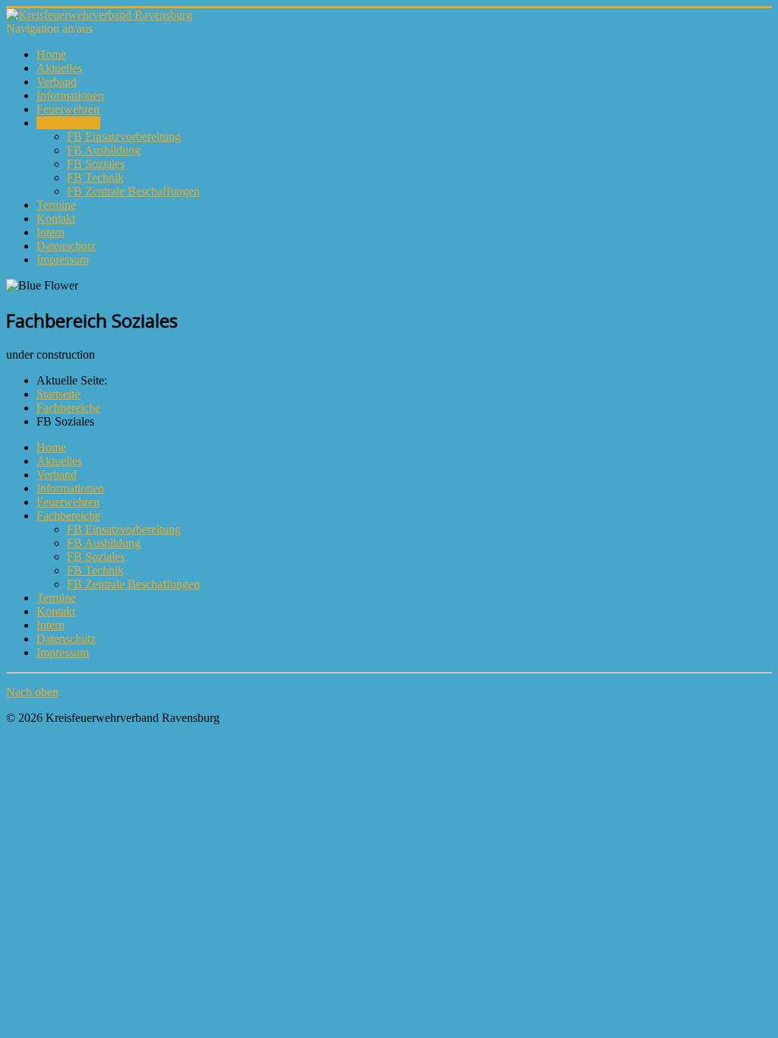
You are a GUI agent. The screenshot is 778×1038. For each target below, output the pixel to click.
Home (51, 54)
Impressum (62, 259)
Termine (56, 204)
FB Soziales (96, 163)
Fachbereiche (68, 122)
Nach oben (32, 691)
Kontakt (55, 218)
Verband (56, 81)
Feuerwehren (68, 109)
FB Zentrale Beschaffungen (133, 191)
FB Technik (95, 177)
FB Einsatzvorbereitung (124, 136)
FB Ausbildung (104, 150)
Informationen (70, 95)
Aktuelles (59, 68)
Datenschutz (66, 245)
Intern (50, 232)
